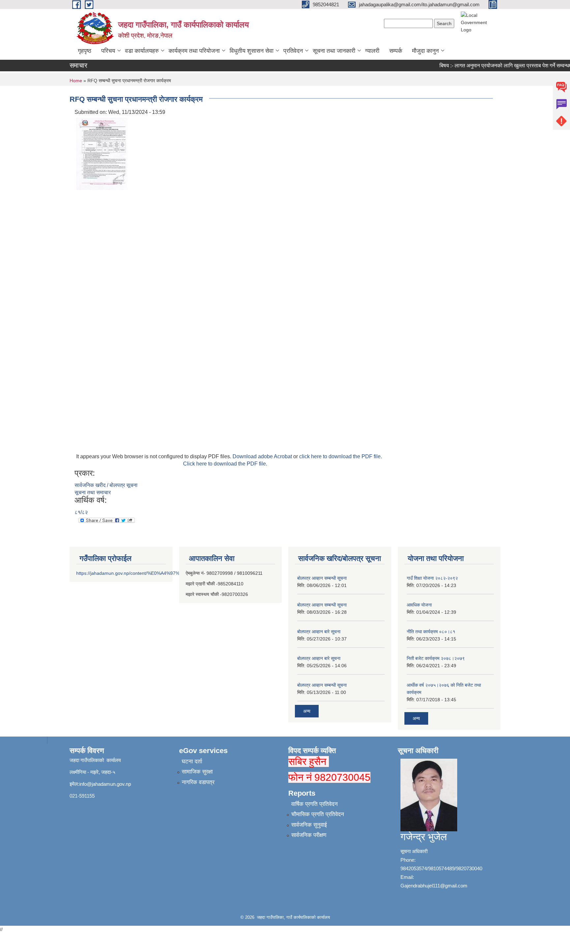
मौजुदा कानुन (425, 51)
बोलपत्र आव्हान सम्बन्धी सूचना (322, 578)
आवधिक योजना (419, 604)
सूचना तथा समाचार (93, 492)
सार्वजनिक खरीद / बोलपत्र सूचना (106, 485)
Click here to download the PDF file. (225, 463)
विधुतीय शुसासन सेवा (251, 51)
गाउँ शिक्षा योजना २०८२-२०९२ (432, 578)
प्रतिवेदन (293, 51)
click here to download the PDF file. (340, 456)
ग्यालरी (372, 51)
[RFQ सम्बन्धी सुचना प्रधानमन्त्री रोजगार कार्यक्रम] (102, 153)
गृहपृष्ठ (84, 51)
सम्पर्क (395, 51)
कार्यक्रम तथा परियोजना (194, 51)
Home (76, 80)
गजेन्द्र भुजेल (423, 836)
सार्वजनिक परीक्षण (308, 835)
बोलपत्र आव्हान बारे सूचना (318, 631)
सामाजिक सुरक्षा (197, 772)
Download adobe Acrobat (263, 456)
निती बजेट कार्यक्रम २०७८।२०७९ (436, 658)
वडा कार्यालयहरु (142, 51)
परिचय (108, 51)
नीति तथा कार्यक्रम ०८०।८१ (431, 631)
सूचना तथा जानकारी (334, 51)
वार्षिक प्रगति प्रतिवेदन (314, 804)
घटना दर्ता (192, 761)
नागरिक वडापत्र (198, 782)
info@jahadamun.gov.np (105, 784)
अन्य (306, 711)
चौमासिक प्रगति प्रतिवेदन (317, 814)
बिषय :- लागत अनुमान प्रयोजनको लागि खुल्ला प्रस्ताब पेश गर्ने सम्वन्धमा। (499, 65)
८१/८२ (81, 512)
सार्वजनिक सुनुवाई (309, 825)
